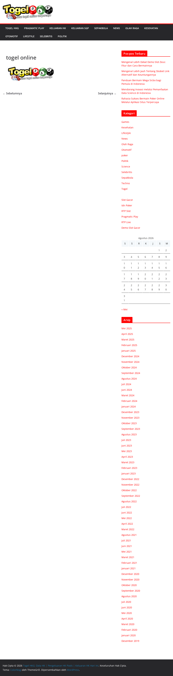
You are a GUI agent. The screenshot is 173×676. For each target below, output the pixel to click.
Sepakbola (101, 28)
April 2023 (127, 456)
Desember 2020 (130, 574)
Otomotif (11, 36)
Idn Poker (126, 205)
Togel (124, 188)
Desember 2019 (130, 641)
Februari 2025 (129, 345)
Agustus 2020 (129, 596)
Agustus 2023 (129, 434)
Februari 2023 (129, 467)
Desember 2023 (130, 412)
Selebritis (46, 36)
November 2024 (130, 361)
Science (125, 166)
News (116, 28)
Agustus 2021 (129, 534)
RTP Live (126, 222)
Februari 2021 (129, 562)
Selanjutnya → (107, 93)
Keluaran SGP (80, 28)
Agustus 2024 (129, 378)
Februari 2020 (129, 629)
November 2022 (130, 484)
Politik (62, 36)
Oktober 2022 (129, 490)
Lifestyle (28, 36)
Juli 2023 (126, 440)
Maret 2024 (127, 395)
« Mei (124, 309)
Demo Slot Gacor (130, 227)
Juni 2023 (126, 445)
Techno (125, 183)
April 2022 (127, 523)
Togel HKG (12, 28)
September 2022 (130, 495)
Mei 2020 (126, 613)
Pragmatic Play (34, 28)
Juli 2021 (126, 540)
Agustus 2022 (129, 501)
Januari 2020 (128, 635)
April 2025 (127, 334)
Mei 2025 (126, 328)
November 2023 (130, 417)
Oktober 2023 (129, 423)
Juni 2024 (126, 389)
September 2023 (130, 428)
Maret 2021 (127, 557)
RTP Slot (126, 211)
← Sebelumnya (12, 93)
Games (125, 121)
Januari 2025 (128, 350)
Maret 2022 (127, 529)
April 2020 (127, 618)
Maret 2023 (127, 462)
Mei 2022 (126, 518)
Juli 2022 (126, 507)
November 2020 (130, 579)
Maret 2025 (127, 339)
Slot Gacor (127, 199)
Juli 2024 (126, 384)
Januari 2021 (128, 568)
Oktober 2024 (129, 367)
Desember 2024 (130, 356)
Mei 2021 (126, 551)
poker (124, 155)
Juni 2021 (126, 546)
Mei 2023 (126, 451)
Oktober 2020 (129, 585)
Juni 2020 (126, 607)
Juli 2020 (126, 601)
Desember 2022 (130, 479)
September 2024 (130, 373)
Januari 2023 (128, 473)
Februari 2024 (129, 401)
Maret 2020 (127, 624)
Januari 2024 (128, 406)
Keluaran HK (58, 28)
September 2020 (130, 590)
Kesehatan (151, 28)
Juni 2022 (126, 512)
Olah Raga (132, 28)
